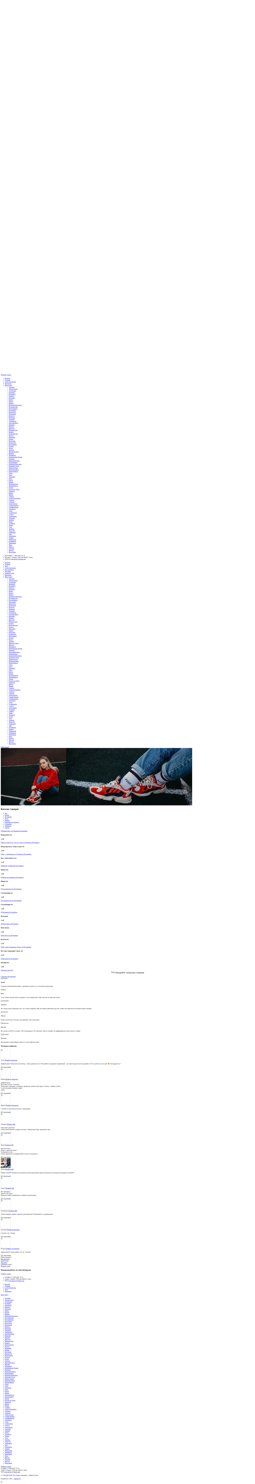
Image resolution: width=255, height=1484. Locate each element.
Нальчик (12, 459)
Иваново (12, 425)
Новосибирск (13, 471)
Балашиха (12, 394)
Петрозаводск (13, 484)
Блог (6, 566)
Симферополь (13, 507)
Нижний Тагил (14, 466)
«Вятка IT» (17, 1479)
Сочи (10, 511)
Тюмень (11, 529)
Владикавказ (13, 409)
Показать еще (5, 970)
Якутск (11, 550)
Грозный (12, 419)
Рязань (11, 493)
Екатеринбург (13, 423)
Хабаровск (12, 536)
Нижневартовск (14, 461)
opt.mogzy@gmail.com (18, 559)
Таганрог (12, 518)
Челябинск (12, 541)
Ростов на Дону (14, 489)
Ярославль (12, 552)
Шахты (11, 547)
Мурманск (12, 455)
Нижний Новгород (15, 464)
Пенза (11, 480)
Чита (10, 545)
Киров (11, 439)
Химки (11, 538)
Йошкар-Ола (13, 430)
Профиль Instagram (11, 1060)
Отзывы (7, 380)
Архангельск (13, 389)
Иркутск (12, 428)
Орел (10, 475)
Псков (11, 487)
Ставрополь (13, 513)
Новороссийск (14, 470)
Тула (10, 527)
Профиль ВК (11, 1124)
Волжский (12, 414)
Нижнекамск (13, 462)
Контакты (8, 383)
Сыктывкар (13, 516)
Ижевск (11, 426)
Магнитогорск (14, 452)
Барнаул (11, 396)
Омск (10, 473)
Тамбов (11, 520)
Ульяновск (12, 532)
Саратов (11, 502)
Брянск (11, 403)
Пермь (11, 482)
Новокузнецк (13, 468)
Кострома (12, 441)
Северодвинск (14, 505)
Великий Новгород (15, 405)
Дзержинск (12, 421)
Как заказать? (9, 570)
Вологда (11, 416)
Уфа (10, 534)
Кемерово (12, 437)
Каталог (7, 378)
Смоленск (12, 509)
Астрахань (12, 391)
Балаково (12, 392)
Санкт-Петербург (15, 498)
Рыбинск (12, 491)
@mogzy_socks (6, 1274)
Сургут (11, 514)
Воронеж (12, 418)
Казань (11, 432)
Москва (11, 453)
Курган (11, 446)
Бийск (11, 400)
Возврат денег (9, 573)
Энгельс (11, 548)
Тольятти (12, 523)
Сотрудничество (10, 382)
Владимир (12, 410)
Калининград (13, 434)
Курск (11, 448)
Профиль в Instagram (12, 1248)
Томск (11, 525)
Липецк (11, 450)
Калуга (11, 435)
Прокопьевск (13, 486)
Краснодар (12, 443)
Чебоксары (12, 539)
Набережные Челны (15, 457)
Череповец (12, 543)
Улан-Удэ (12, 530)
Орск (10, 478)
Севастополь (13, 504)
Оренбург (12, 477)
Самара (11, 496)
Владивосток (13, 407)
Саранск (11, 500)
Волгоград (12, 412)
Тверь (11, 522)
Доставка (8, 571)
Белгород (12, 398)
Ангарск (12, 387)
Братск (11, 401)
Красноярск (13, 444)
